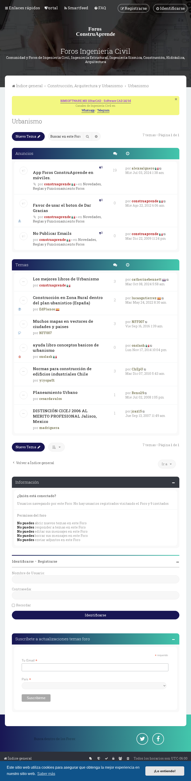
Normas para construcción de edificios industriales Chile (62, 371)
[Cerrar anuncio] (176, 99)
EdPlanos (47, 309)
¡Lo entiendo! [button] (165, 771)
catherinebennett (146, 279)
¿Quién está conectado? (36, 496)
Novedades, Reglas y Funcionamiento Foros (67, 186)
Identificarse (23, 561)
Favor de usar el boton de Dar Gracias (62, 208)
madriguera (49, 427)
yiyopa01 (47, 380)
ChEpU (137, 369)
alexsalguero (143, 168)
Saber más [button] (46, 774)
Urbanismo (27, 121)
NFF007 (45, 333)
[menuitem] (51, 8)
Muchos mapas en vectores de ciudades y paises (63, 324)
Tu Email (29, 660)
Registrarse (47, 561)
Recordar (23, 605)
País (26, 679)
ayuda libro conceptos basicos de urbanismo (66, 347)
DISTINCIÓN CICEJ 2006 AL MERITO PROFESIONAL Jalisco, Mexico (65, 416)
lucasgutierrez (144, 298)
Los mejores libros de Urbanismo (66, 279)
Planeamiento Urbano (55, 392)
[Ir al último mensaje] (160, 168)
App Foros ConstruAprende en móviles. (63, 175)
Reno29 (138, 393)
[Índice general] (95, 31)
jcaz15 (137, 411)
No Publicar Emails (52, 233)
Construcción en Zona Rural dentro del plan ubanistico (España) (68, 300)
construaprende (57, 184)
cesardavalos (50, 398)
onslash (45, 356)
